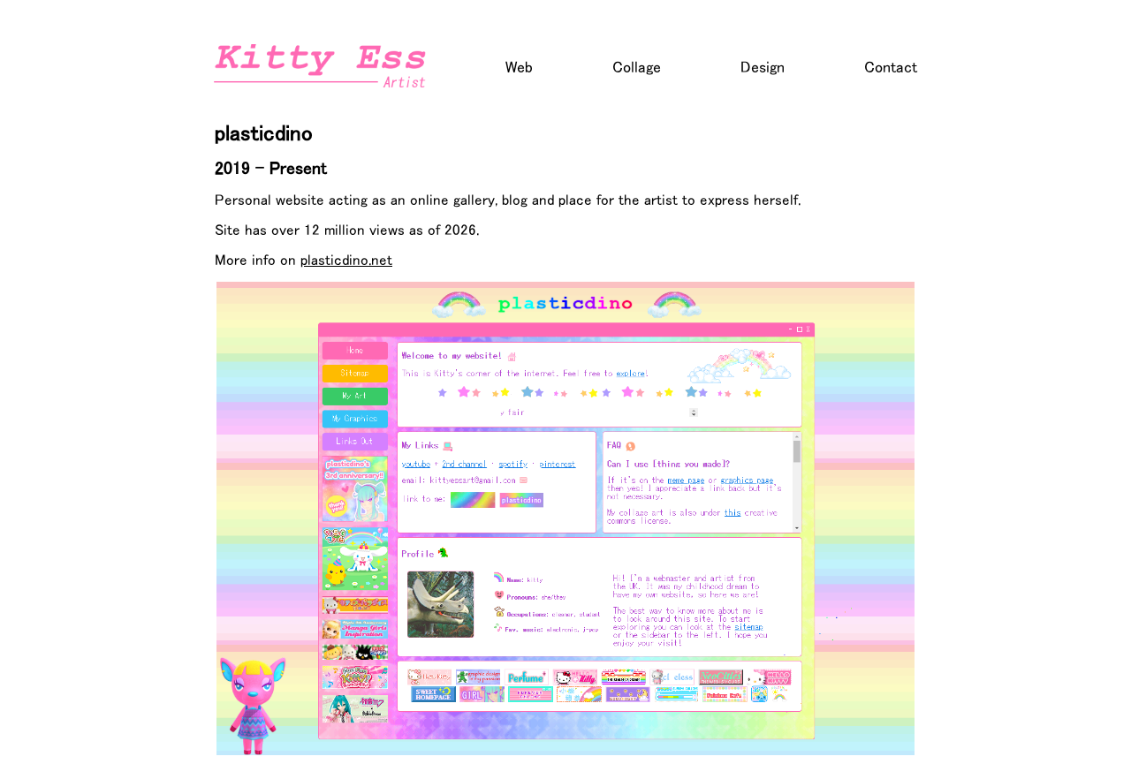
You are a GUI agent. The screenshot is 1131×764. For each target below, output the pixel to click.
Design (762, 67)
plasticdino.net (346, 259)
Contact (890, 67)
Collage (636, 67)
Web (519, 67)
